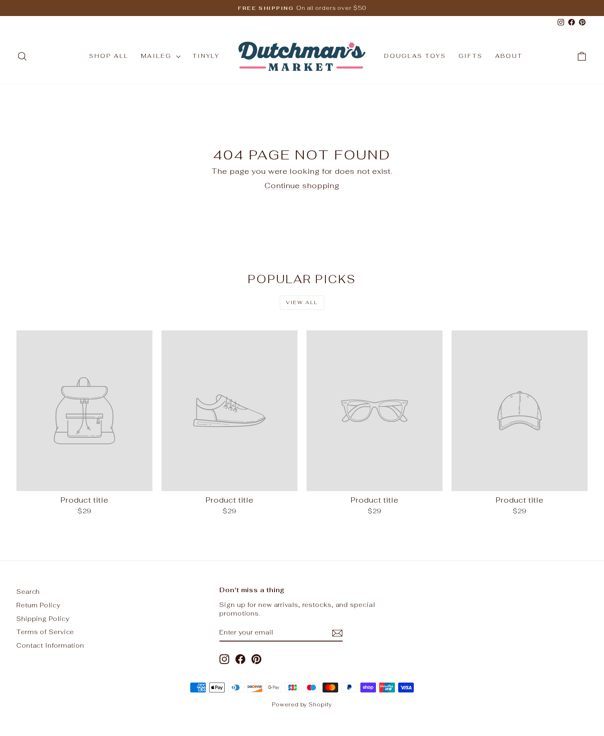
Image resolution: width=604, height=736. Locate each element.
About (509, 56)
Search (28, 591)
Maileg (158, 56)
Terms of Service (45, 632)
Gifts (471, 56)
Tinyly (206, 56)
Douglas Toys (415, 56)
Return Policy (38, 605)
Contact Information (50, 645)
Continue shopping (302, 185)
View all (302, 302)
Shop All (108, 56)
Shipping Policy (42, 619)
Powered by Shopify (302, 704)
